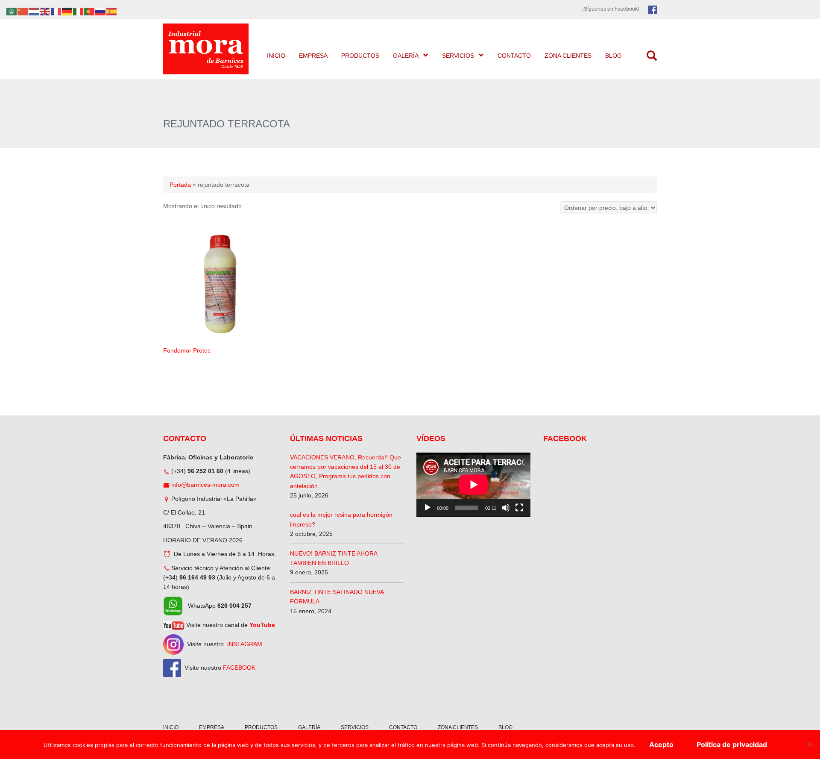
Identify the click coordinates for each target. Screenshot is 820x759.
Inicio (276, 55)
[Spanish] (111, 11)
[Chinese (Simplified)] (23, 11)
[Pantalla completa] (519, 507)
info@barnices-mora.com (205, 484)
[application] (473, 485)
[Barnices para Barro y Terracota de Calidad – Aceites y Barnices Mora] (207, 49)
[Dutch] (34, 11)
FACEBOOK (239, 667)
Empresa (313, 55)
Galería (406, 55)
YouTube (262, 624)
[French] (56, 11)
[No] (809, 744)
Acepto (661, 744)
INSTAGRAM (244, 643)
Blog (613, 55)
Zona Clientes (568, 55)
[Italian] (78, 11)
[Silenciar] (505, 507)
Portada (180, 184)
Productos (360, 55)
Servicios (458, 55)
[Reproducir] (427, 507)
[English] (45, 11)
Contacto (514, 55)
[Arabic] (12, 11)
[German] (67, 11)
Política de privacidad (732, 744)
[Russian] (100, 11)
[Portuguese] (89, 11)
